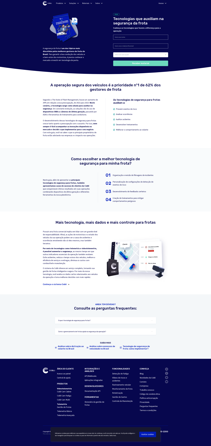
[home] (47, 3)
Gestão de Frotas (64, 407)
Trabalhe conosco (147, 390)
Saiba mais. (112, 436)
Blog (142, 373)
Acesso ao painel (64, 373)
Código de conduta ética (150, 394)
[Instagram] (166, 377)
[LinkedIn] (166, 369)
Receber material (140, 63)
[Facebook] (166, 373)
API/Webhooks (90, 376)
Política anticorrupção (149, 398)
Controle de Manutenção (122, 401)
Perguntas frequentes (149, 406)
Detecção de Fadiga (120, 373)
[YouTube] (166, 381)
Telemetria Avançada (65, 415)
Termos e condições (148, 410)
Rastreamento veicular (121, 384)
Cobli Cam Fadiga (64, 395)
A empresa (144, 386)
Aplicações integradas (94, 380)
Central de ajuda (63, 377)
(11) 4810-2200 (160, 431)
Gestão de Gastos (119, 397)
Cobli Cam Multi (63, 399)
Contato (143, 381)
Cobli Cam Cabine (64, 391)
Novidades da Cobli (148, 377)
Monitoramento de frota (122, 389)
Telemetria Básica (64, 411)
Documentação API (92, 391)
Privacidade (144, 402)
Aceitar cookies (147, 434)
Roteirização (117, 393)
